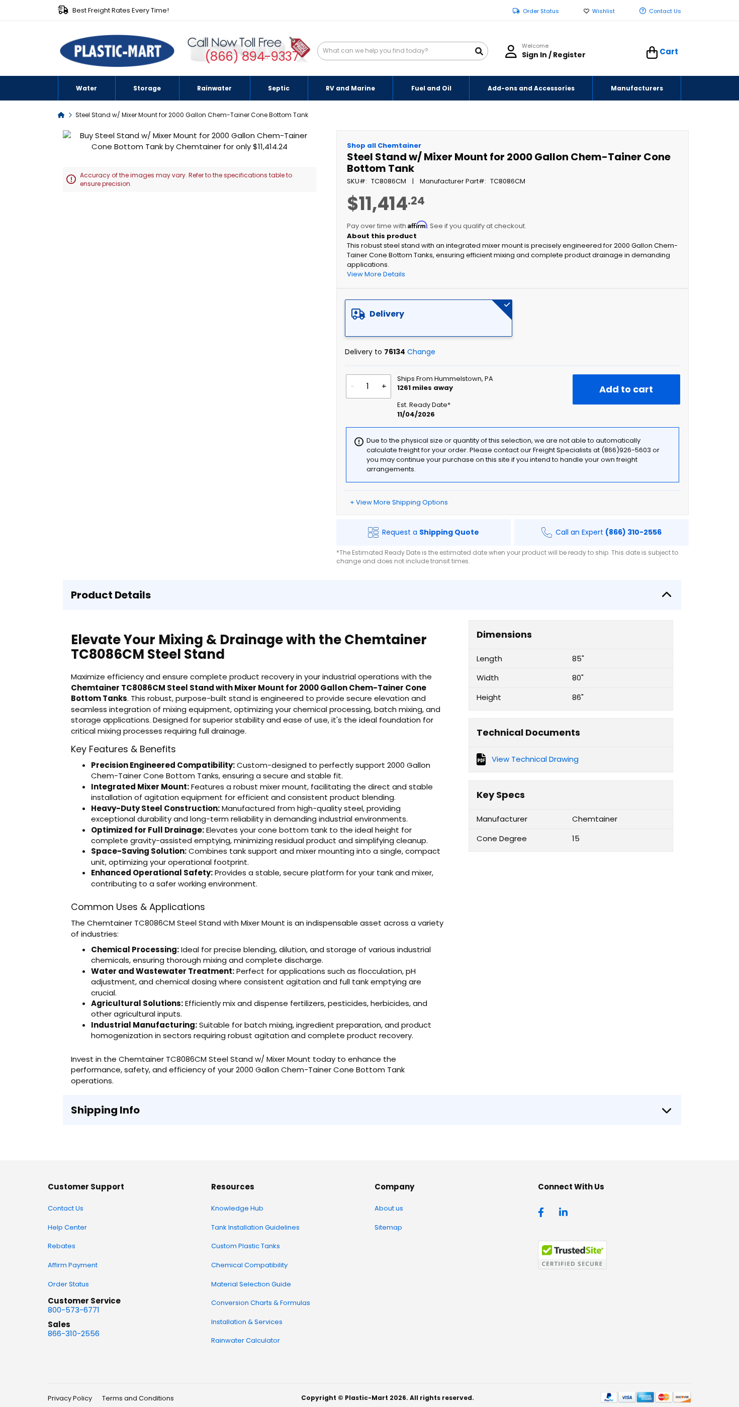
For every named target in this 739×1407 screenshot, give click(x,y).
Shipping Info (105, 1110)
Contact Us (665, 11)
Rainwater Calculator (245, 1340)
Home (61, 114)
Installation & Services (247, 1322)
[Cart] (652, 52)
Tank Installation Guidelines (255, 1227)
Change (421, 352)
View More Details (376, 274)
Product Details (111, 595)
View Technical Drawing (535, 759)
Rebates (61, 1246)
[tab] (429, 318)
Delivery (386, 314)
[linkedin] (564, 1211)
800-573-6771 (74, 1309)
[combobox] (402, 51)
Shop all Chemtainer (384, 145)
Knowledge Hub (237, 1208)
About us (389, 1208)
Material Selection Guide (251, 1284)
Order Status (541, 11)
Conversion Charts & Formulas (260, 1303)
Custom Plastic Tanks (245, 1246)
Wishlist (603, 11)
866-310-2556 (74, 1333)
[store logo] (117, 51)
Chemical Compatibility (249, 1265)
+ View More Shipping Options (399, 502)
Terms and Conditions (138, 1398)
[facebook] (543, 1211)
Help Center (67, 1227)
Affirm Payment (73, 1265)
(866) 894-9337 (252, 56)
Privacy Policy (70, 1398)
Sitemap (388, 1227)
